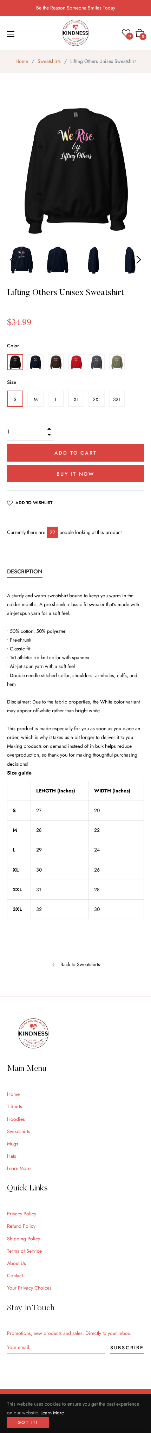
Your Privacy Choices (29, 1287)
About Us (16, 1263)
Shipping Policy (23, 1238)
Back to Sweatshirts (79, 965)
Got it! (28, 1422)
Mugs (12, 1143)
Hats (11, 1155)
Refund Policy (21, 1225)
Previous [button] (12, 260)
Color (13, 345)
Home (21, 61)
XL (76, 399)
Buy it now (75, 473)
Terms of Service (24, 1250)
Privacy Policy (21, 1213)
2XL (96, 399)
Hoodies (16, 1119)
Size (12, 382)
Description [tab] (24, 571)
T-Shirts (14, 1106)
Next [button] (138, 260)
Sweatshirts (49, 61)
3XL (117, 399)
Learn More (19, 1168)
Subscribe (127, 1347)
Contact (15, 1275)
